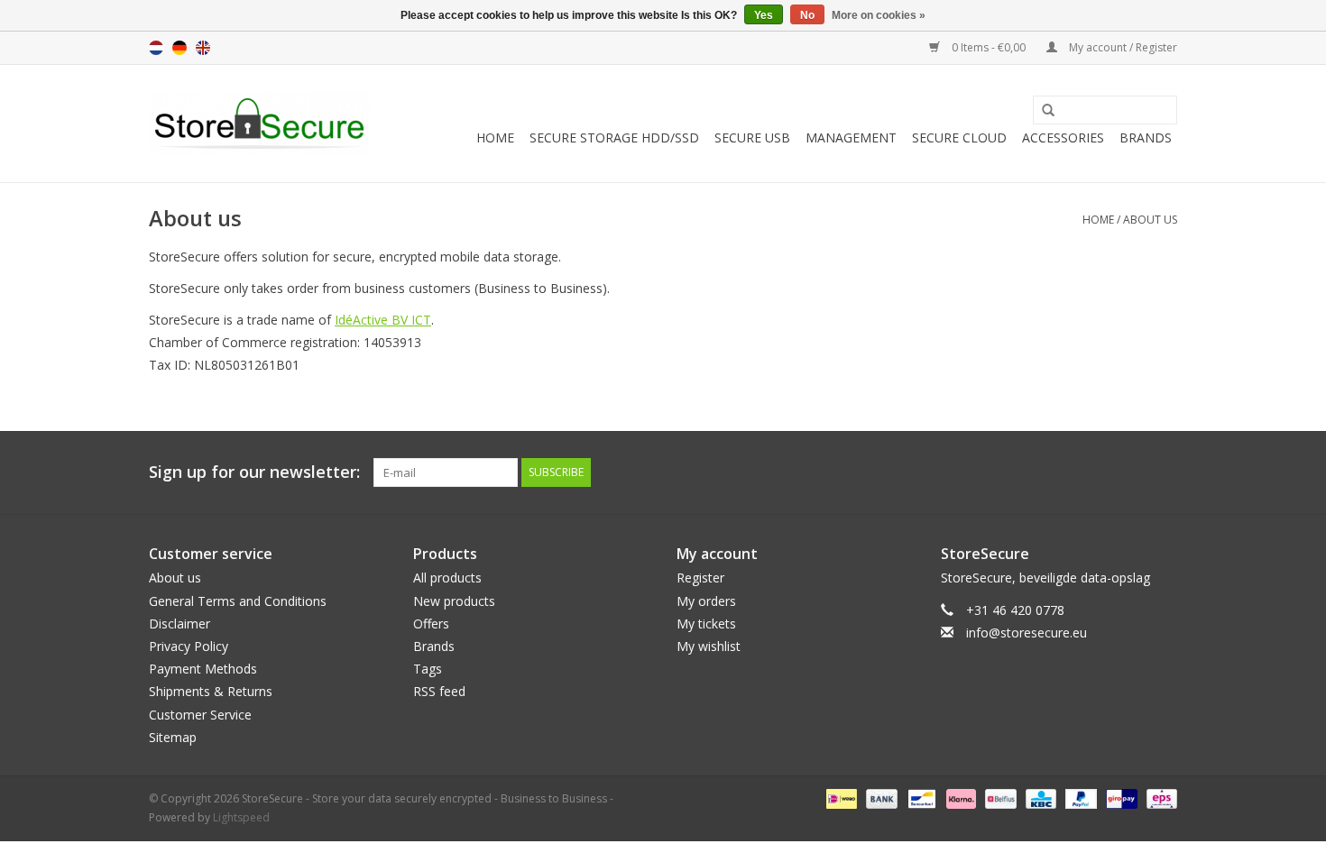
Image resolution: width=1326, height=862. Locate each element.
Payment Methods (203, 668)
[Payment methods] (840, 797)
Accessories (1063, 137)
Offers (431, 623)
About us (1150, 219)
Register (700, 577)
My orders (706, 601)
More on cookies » (878, 15)
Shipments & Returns (210, 691)
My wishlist (709, 646)
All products (447, 577)
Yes (763, 15)
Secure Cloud (959, 137)
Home (495, 137)
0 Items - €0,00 (988, 47)
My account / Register (1121, 47)
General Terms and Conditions (238, 601)
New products (454, 601)
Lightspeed (241, 817)
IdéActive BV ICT (383, 319)
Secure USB (752, 137)
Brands (1145, 137)
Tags (427, 668)
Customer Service (200, 714)
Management (851, 137)
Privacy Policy (188, 646)
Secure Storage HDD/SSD (614, 137)
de (179, 48)
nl (156, 48)
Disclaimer (179, 623)
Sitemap (173, 737)
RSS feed (439, 691)
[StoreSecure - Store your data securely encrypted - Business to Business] (259, 123)
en (203, 48)
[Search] (1042, 111)
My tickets (706, 623)
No (807, 15)
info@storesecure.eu (1026, 632)
